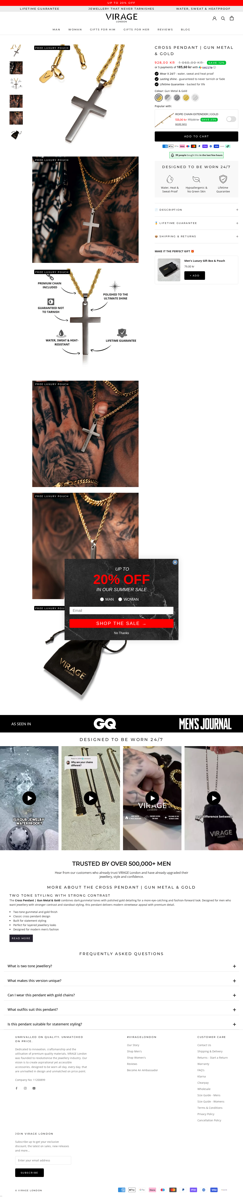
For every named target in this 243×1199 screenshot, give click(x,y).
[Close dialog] (175, 562)
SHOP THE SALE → (121, 623)
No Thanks (121, 633)
